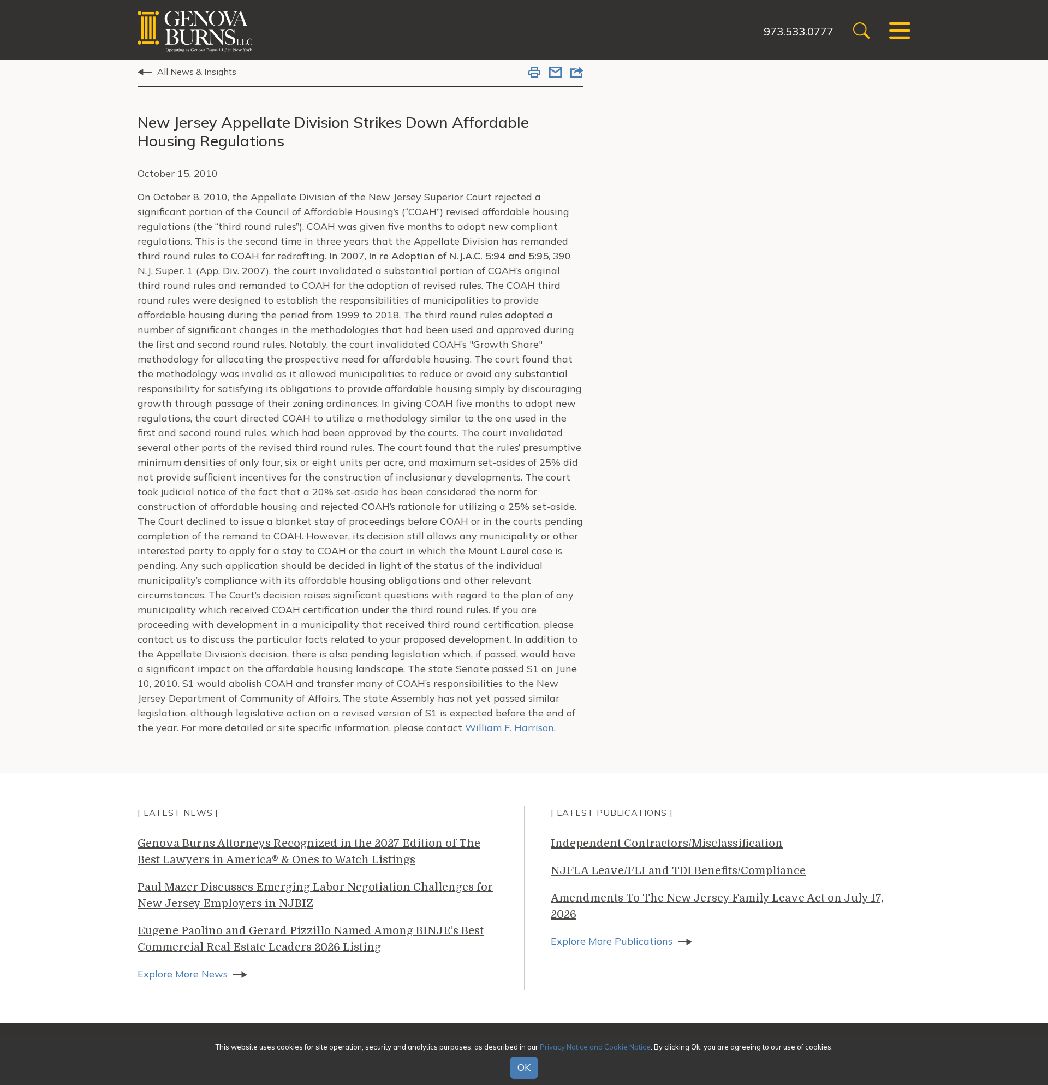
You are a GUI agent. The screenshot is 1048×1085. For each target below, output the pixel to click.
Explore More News (183, 974)
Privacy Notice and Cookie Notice (595, 1046)
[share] (576, 73)
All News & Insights (196, 71)
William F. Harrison (509, 727)
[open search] (861, 32)
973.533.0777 (798, 31)
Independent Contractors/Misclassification (667, 843)
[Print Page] (534, 73)
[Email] (555, 73)
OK (524, 1068)
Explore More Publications (611, 941)
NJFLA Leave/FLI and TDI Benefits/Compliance (678, 870)
